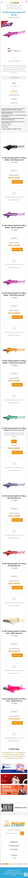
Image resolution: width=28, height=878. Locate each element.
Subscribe (22, 833)
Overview (14, 91)
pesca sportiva (16, 754)
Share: (14, 83)
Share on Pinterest (15, 86)
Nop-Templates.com (17, 872)
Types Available (14, 77)
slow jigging (8, 758)
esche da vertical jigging (15, 756)
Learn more (14, 445)
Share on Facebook (13, 86)
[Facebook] (12, 858)
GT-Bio (17, 17)
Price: (10, 178)
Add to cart (17, 182)
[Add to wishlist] (14, 193)
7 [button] (15, 813)
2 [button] (9, 813)
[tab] (14, 91)
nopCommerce (16, 870)
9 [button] (18, 813)
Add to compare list (15, 61)
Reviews (14, 99)
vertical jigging (19, 752)
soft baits (5, 754)
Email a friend (18, 86)
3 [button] (10, 813)
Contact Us (14, 103)
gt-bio (4, 756)
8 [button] (17, 813)
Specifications (14, 95)
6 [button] (14, 813)
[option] (13, 808)
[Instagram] (15, 858)
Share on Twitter (10, 86)
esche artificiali (6, 752)
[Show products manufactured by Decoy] (13, 808)
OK (14, 441)
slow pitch (18, 758)
